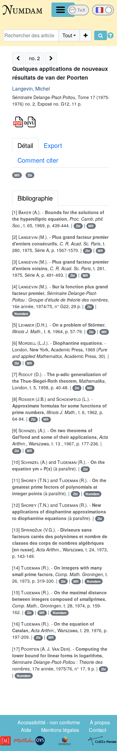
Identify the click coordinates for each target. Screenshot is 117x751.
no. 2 (34, 58)
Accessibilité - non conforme (48, 722)
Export (53, 145)
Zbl (29, 175)
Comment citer (37, 160)
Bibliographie (35, 197)
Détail (25, 145)
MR (17, 175)
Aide (26, 729)
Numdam (21, 313)
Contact (97, 729)
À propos (100, 722)
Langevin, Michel (31, 88)
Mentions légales (60, 729)
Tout (67, 35)
